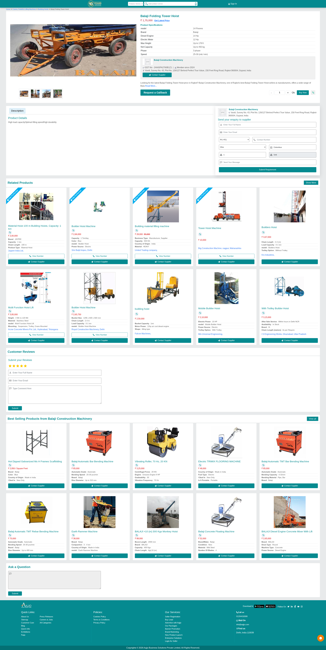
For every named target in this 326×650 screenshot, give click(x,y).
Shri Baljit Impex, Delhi (82, 250)
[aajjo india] (94, 4)
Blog (23, 626)
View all (312, 419)
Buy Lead (169, 620)
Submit (15, 408)
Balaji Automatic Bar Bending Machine (92, 461)
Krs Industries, (268, 255)
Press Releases (46, 616)
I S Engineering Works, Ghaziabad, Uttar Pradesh (284, 334)
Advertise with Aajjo (173, 623)
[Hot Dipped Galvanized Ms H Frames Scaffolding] (36, 442)
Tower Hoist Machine (209, 228)
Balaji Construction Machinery (168, 60)
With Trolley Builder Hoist (275, 308)
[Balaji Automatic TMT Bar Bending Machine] (290, 442)
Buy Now (303, 92)
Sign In (233, 4)
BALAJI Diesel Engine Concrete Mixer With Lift (287, 531)
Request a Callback (155, 92)
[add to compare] (313, 92)
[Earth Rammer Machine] (100, 512)
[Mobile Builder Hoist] (226, 288)
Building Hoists (43, 9)
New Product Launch (173, 635)
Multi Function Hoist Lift (20, 307)
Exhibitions (25, 632)
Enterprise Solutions (173, 638)
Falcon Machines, (143, 334)
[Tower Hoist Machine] (226, 206)
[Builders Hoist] (290, 206)
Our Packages (171, 626)
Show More (311, 183)
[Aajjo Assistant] (320, 638)
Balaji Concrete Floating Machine (216, 531)
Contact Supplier (37, 262)
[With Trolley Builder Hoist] (290, 288)
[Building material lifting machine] (163, 206)
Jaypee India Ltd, (16, 251)
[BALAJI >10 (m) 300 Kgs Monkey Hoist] (163, 512)
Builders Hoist (269, 227)
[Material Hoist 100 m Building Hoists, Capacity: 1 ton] (36, 206)
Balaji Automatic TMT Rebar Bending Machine (33, 531)
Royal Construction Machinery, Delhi (88, 329)
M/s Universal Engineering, (210, 334)
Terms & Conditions (101, 620)
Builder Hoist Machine (84, 226)
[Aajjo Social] (288, 606)
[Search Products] (145, 4)
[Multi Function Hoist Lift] (36, 288)
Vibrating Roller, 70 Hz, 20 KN (151, 461)
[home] (26, 605)
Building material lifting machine (152, 226)
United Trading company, (146, 250)
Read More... (151, 86)
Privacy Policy (99, 623)
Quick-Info (25, 629)
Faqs (23, 635)
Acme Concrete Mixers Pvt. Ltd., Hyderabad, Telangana (33, 329)
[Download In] (259, 606)
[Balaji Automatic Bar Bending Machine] (100, 442)
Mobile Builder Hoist (209, 308)
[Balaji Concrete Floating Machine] (226, 512)
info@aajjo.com (242, 624)
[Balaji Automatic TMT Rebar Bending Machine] (36, 512)
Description (17, 110)
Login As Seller (171, 641)
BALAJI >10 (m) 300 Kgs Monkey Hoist (156, 531)
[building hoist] (163, 288)
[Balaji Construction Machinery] (148, 62)
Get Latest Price (162, 20)
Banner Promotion (172, 629)
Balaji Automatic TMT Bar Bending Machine (285, 461)
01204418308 (241, 616)
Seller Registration (172, 616)
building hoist (142, 309)
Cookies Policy (99, 616)
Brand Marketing (172, 632)
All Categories (45, 623)
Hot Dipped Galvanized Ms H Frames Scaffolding (35, 461)
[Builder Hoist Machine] (100, 206)
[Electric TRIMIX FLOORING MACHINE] (226, 442)
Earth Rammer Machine (85, 531)
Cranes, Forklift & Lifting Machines (24, 9)
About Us (25, 616)
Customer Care (27, 623)
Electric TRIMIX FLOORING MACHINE (219, 461)
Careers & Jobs (46, 620)
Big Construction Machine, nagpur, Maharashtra (219, 248)
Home (8, 9)
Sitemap (24, 620)
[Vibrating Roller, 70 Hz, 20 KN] (163, 442)
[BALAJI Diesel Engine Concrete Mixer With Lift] (290, 512)
